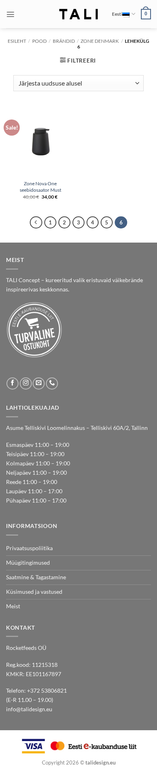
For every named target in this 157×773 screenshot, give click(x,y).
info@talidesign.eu (29, 709)
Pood (39, 41)
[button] (10, 14)
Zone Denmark (100, 41)
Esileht (17, 41)
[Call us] (52, 383)
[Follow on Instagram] (26, 383)
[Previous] (36, 222)
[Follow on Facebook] (12, 383)
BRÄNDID (64, 41)
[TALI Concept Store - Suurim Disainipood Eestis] (78, 14)
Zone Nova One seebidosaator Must (40, 186)
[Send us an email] (39, 383)
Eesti (117, 14)
